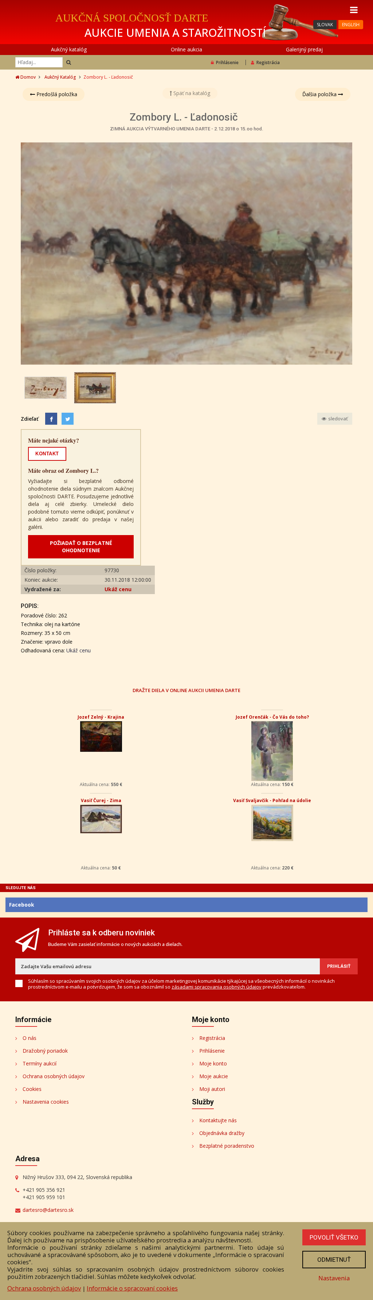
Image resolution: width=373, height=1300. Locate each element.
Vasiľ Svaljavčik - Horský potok (272, 800)
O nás (29, 1037)
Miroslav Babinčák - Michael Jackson (101, 717)
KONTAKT (47, 453)
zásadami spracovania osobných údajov (217, 986)
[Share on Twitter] (68, 419)
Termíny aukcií (39, 1063)
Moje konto (213, 1063)
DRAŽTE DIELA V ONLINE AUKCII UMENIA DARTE (186, 690)
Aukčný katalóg (69, 49)
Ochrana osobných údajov (54, 1076)
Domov (27, 77)
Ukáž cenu (118, 589)
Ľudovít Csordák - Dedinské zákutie (272, 717)
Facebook (21, 904)
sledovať (337, 418)
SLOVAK (325, 24)
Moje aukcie (213, 1076)
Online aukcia (186, 49)
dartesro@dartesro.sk (48, 1209)
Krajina (101, 800)
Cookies (32, 1088)
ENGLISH (351, 24)
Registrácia (268, 62)
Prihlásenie (227, 62)
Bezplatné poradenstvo (226, 1145)
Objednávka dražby (221, 1133)
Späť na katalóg (191, 93)
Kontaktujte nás (218, 1120)
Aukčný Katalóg (60, 77)
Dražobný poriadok (45, 1050)
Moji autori (212, 1088)
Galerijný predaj (304, 49)
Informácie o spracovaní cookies (132, 1288)
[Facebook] (51, 419)
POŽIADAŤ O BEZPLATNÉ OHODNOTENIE (81, 546)
